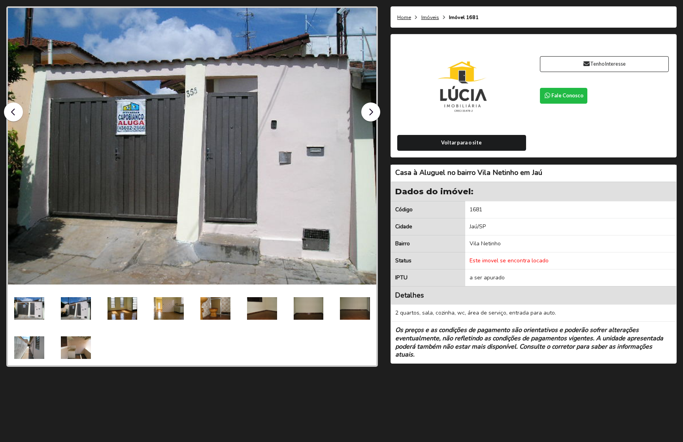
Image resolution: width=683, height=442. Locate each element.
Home (404, 17)
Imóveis (430, 17)
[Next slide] (370, 111)
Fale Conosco (567, 96)
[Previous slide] (13, 111)
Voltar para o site (461, 143)
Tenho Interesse (608, 64)
